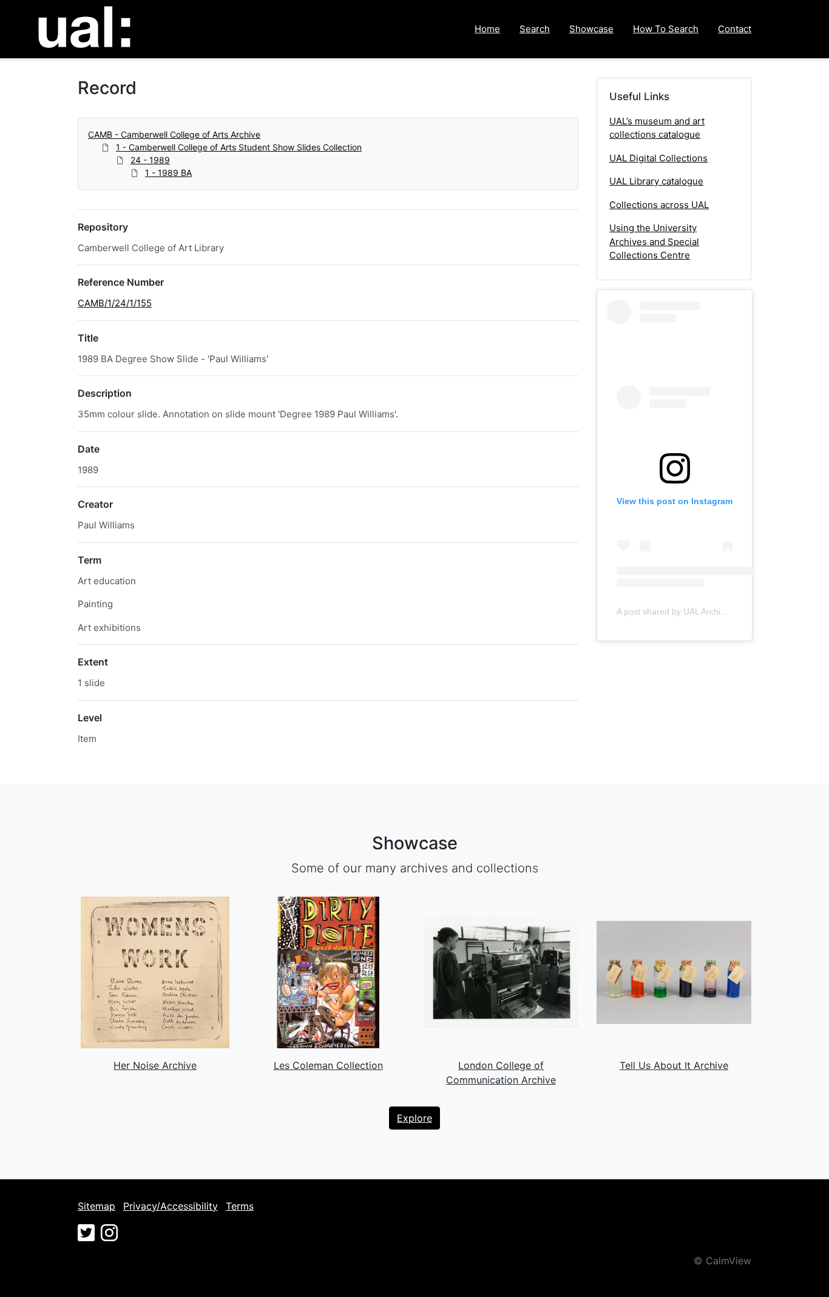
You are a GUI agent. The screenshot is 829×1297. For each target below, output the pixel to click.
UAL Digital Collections (658, 158)
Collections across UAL (659, 205)
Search (534, 29)
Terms (240, 1206)
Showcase (591, 29)
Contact (734, 29)
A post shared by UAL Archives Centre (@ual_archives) (722, 611)
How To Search (666, 29)
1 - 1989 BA (168, 172)
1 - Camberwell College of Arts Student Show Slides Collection (239, 147)
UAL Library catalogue (656, 181)
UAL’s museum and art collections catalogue (657, 128)
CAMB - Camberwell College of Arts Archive (174, 134)
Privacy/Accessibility (170, 1206)
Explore (414, 1118)
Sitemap (96, 1206)
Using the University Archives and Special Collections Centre (654, 241)
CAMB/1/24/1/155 (115, 303)
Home (487, 29)
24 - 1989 (150, 160)
